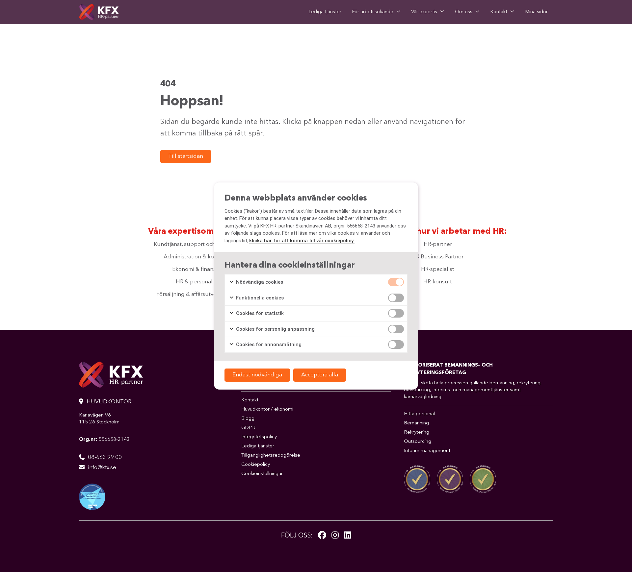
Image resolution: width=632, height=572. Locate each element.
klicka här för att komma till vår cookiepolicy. (302, 241)
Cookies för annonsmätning (268, 344)
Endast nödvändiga (257, 375)
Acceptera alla (319, 375)
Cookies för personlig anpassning (275, 329)
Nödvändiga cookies (259, 282)
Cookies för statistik (259, 313)
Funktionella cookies (259, 298)
